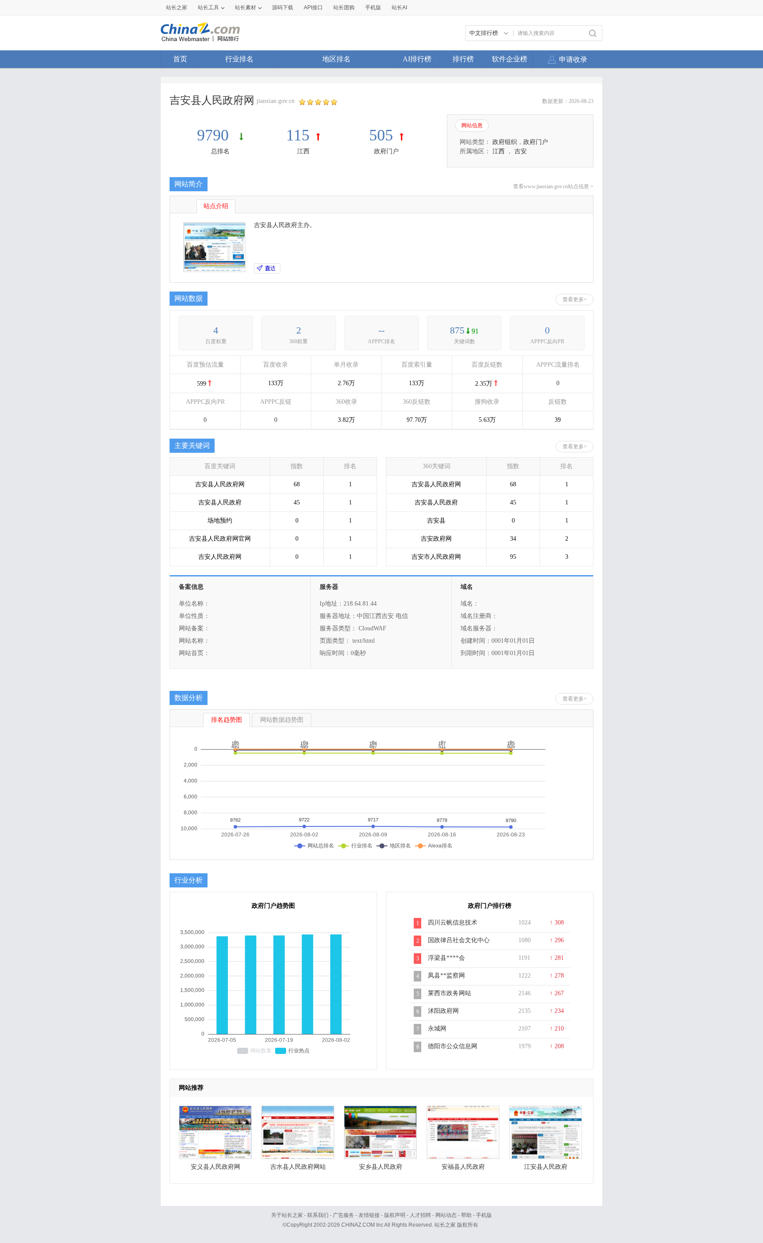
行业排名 (239, 59)
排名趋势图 (226, 719)
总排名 (220, 151)
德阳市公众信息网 (452, 1046)
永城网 (437, 1028)
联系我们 (318, 1215)
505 (381, 135)
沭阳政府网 (443, 1011)
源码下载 (282, 7)
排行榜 (463, 59)
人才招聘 (420, 1215)
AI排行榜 (417, 59)
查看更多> (575, 299)
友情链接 (369, 1215)
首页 (180, 59)
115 (298, 135)
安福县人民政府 (463, 1166)
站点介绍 (216, 206)
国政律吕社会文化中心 (459, 940)
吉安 (520, 151)
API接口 (313, 7)
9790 (215, 135)
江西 (303, 151)
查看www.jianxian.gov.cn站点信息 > (553, 186)
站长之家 (176, 7)
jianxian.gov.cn (276, 101)
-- (381, 330)
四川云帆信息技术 (452, 922)
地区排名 (336, 59)
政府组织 (504, 142)
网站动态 (446, 1215)
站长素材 (245, 7)
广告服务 (343, 1215)
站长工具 (208, 7)
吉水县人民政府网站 (298, 1166)
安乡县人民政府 (380, 1166)
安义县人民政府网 (215, 1166)
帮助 (466, 1215)
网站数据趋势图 (281, 719)
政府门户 (386, 151)
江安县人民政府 (545, 1166)
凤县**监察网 (446, 975)
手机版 (484, 1215)
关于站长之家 (287, 1215)
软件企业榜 (509, 59)
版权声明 (394, 1215)
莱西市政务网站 (449, 993)
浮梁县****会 (446, 958)
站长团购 (344, 7)
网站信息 (472, 125)
